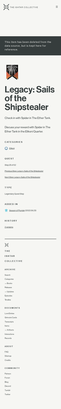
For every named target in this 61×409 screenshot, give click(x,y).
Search (7, 275)
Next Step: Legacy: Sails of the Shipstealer (22, 177)
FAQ (6, 352)
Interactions (9, 334)
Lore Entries (9, 313)
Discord (8, 386)
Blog (6, 382)
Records (8, 338)
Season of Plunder (17, 210)
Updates (10, 292)
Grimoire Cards (11, 317)
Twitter (7, 394)
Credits (8, 360)
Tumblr (7, 390)
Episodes (8, 296)
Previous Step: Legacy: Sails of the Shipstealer (24, 171)
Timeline (8, 300)
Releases (8, 287)
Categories (9, 279)
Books (9, 283)
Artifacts (10, 330)
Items (7, 326)
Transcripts (9, 322)
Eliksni (12, 148)
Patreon (8, 374)
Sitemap (8, 356)
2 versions (9, 227)
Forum (7, 378)
